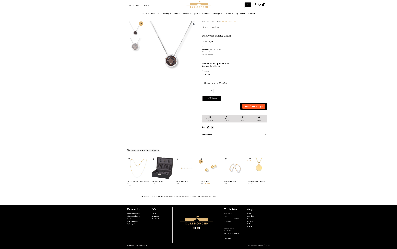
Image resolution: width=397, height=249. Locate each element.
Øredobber (155, 14)
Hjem (203, 21)
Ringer (144, 14)
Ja (206, 71)
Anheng (166, 14)
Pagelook (267, 245)
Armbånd (185, 14)
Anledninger (216, 14)
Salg (236, 14)
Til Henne (218, 21)
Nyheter (243, 14)
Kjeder (175, 14)
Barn (145, 5)
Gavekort (251, 14)
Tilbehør (227, 14)
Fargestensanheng (175, 196)
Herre (138, 5)
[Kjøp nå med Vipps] (253, 106)
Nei (207, 74)
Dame (130, 5)
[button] (194, 24)
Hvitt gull (208, 196)
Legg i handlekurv (212, 98)
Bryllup (195, 14)
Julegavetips (210, 21)
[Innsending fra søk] (248, 4)
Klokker (204, 14)
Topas (214, 196)
